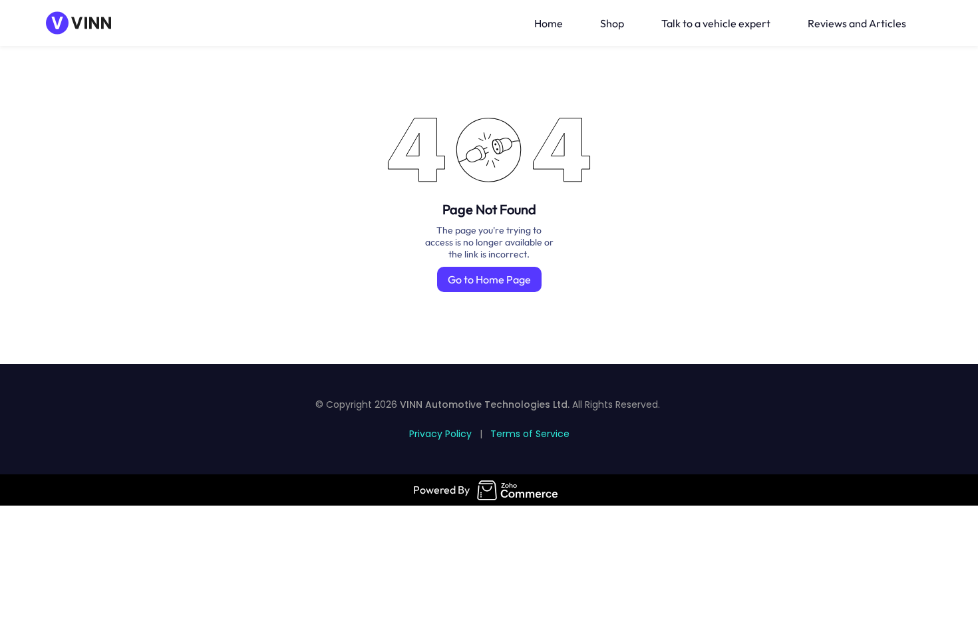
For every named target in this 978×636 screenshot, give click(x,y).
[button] (930, 23)
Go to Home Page (489, 279)
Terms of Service (530, 433)
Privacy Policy (440, 433)
